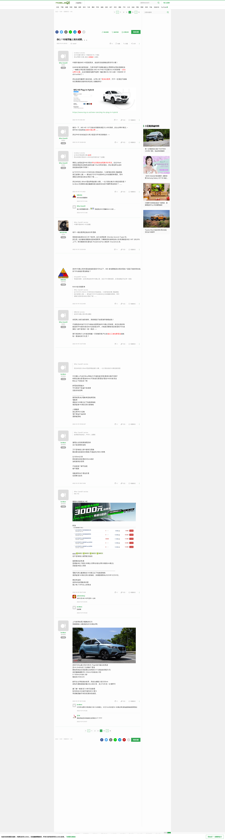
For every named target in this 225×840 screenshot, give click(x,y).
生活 (128, 7)
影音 (84, 7)
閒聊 (142, 7)
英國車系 (66, 11)
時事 (146, 7)
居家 (106, 7)
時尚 (115, 7)
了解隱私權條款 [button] (71, 837)
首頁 (57, 7)
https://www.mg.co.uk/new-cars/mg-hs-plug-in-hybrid (95, 112)
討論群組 (78, 3)
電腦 (75, 7)
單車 (97, 7)
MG (71, 11)
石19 (78, 715)
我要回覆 (136, 32)
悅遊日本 (156, 7)
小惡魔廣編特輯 (152, 126)
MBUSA (79, 195)
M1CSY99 (63, 232)
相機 (66, 7)
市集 (151, 7)
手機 (62, 7)
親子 (111, 7)
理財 (137, 7)
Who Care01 (63, 63)
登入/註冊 (166, 3)
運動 (119, 7)
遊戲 (102, 7)
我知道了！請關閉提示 (215, 837)
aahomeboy (81, 596)
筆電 (71, 7)
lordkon (63, 374)
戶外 (124, 7)
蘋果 (79, 7)
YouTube (163, 7)
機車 (93, 7)
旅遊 (133, 7)
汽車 (88, 7)
